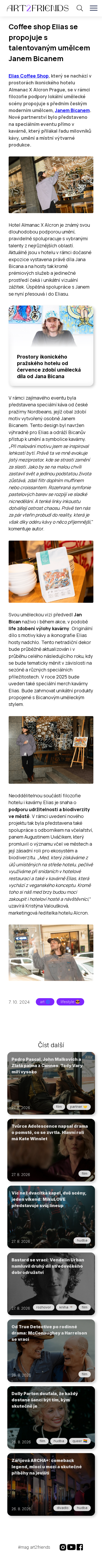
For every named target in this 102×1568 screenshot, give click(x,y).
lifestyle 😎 (70, 1001)
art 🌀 (45, 1001)
